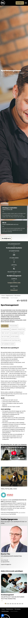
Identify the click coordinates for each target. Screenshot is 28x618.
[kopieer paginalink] (20, 301)
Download (14, 290)
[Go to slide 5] (12, 603)
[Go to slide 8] (17, 603)
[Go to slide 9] (19, 603)
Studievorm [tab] (5, 329)
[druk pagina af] (22, 301)
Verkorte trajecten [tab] (17, 329)
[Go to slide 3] (8, 603)
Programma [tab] (13, 326)
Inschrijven (20, 3)
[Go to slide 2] (7, 603)
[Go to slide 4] (10, 603)
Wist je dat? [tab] (5, 333)
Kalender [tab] (14, 333)
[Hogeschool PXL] (3, 3)
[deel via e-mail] (18, 301)
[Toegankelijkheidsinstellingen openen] (2, 615)
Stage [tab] (21, 333)
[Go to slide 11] (22, 603)
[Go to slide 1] (5, 603)
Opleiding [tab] (5, 326)
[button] (14, 476)
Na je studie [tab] (5, 336)
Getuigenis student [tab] (8, 344)
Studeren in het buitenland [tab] (11, 340)
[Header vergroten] (26, 3)
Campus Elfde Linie (14, 282)
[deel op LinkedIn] (26, 301)
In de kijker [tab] (14, 336)
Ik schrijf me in (6, 238)
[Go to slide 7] (15, 603)
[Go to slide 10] (20, 603)
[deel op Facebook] (24, 301)
